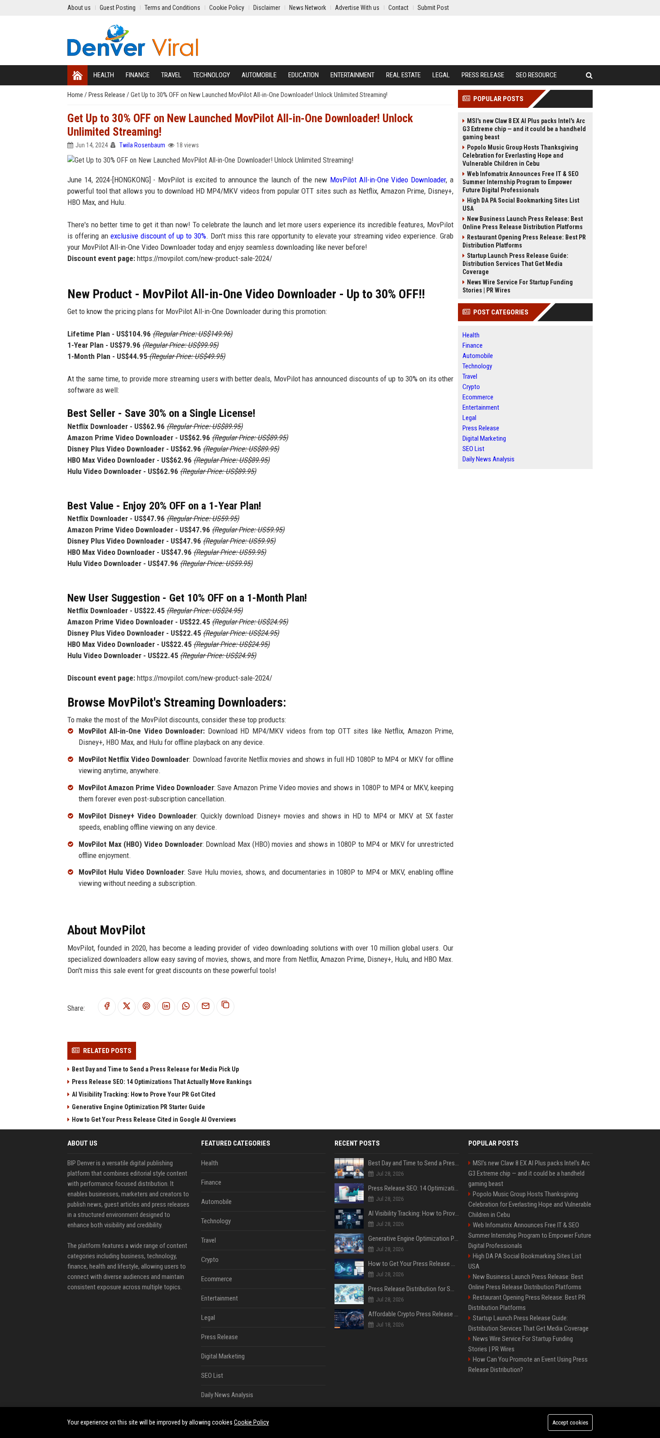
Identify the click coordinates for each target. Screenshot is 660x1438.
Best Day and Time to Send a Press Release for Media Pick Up (155, 1069)
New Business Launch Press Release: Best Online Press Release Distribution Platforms (522, 222)
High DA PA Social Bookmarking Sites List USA (520, 204)
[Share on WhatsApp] (185, 1006)
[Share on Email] (205, 1006)
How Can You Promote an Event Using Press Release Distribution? (528, 1364)
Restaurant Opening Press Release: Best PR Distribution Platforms (524, 241)
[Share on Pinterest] (146, 1006)
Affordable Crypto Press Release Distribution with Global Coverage (413, 1314)
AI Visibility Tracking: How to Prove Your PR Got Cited (144, 1094)
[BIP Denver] (132, 40)
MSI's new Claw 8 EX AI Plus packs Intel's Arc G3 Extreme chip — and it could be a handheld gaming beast (524, 129)
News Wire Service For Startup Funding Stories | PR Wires (517, 286)
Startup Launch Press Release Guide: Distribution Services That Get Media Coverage (515, 263)
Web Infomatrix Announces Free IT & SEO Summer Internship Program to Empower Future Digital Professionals (520, 182)
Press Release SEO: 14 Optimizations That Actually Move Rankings (162, 1081)
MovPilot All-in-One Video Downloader (388, 179)
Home (75, 95)
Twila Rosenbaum (142, 145)
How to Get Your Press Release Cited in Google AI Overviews (154, 1119)
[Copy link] (225, 1007)
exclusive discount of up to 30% (158, 235)
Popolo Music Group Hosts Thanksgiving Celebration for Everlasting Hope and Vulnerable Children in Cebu (520, 155)
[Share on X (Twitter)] (126, 1006)
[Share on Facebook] (106, 1006)
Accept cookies (570, 1422)
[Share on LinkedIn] (166, 1006)
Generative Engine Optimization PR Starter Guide (138, 1107)
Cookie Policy (251, 1422)
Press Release (107, 95)
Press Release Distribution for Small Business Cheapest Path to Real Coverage (413, 1289)
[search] (589, 75)
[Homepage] (77, 75)
